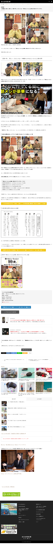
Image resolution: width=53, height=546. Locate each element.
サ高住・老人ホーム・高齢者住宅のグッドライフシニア (41, 507)
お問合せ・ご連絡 (21, 521)
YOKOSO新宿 (38, 514)
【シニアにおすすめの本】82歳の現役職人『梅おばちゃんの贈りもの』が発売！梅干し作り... (27, 320)
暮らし (3, 7)
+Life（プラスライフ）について (24, 519)
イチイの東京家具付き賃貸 (40, 509)
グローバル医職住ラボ (39, 516)
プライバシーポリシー (22, 515)
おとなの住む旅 (26, 537)
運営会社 (20, 517)
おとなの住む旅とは (22, 504)
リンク (37, 521)
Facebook (27, 538)
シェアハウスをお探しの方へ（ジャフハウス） (40, 519)
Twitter (25, 538)
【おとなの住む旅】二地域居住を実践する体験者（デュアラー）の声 (15, 438)
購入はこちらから (6, 302)
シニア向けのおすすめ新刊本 (10, 312)
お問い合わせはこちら (26, 349)
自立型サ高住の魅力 (22, 506)
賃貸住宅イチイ (38, 504)
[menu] (51, 1)
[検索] (49, 1)
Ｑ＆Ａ (20, 513)
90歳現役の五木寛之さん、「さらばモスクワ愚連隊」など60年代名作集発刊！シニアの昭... (27, 331)
